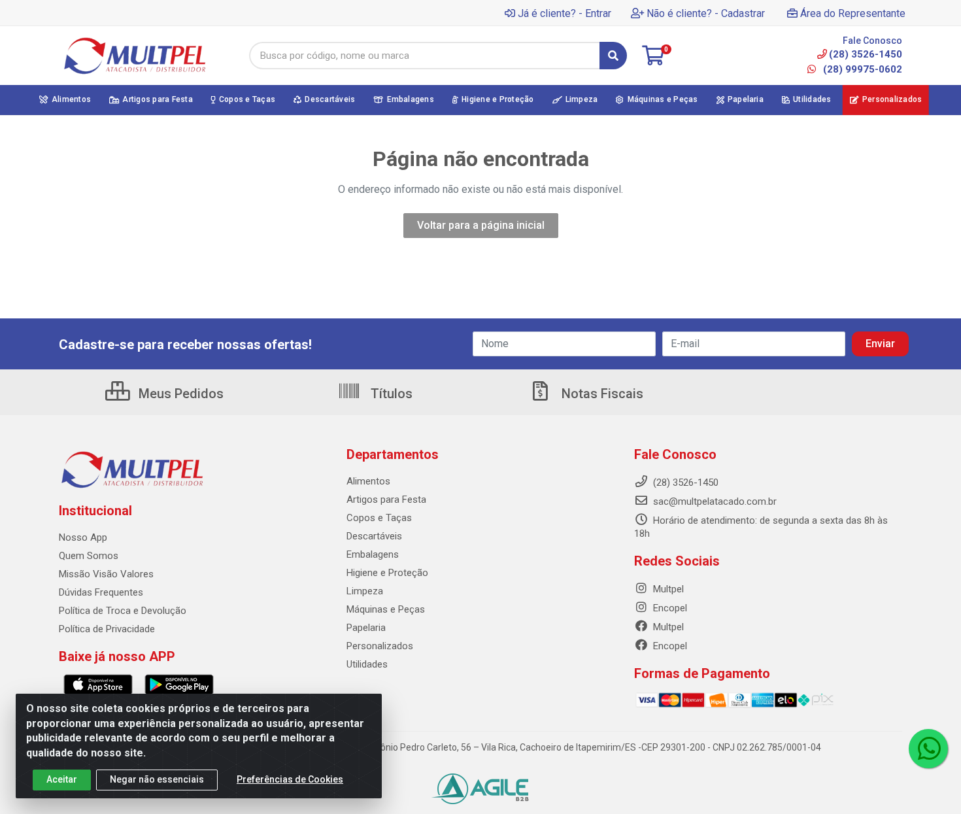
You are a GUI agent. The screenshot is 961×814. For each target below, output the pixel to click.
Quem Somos (88, 556)
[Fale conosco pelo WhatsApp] (928, 748)
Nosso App (83, 537)
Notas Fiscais (600, 393)
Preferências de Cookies (290, 779)
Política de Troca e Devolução (122, 611)
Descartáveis (374, 536)
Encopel (668, 608)
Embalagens (372, 554)
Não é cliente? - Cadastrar (706, 13)
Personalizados (379, 646)
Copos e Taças (379, 518)
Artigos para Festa (386, 499)
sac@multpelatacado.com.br (713, 501)
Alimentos (368, 481)
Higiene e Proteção (387, 573)
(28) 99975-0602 (861, 69)
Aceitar (61, 779)
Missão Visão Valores (106, 574)
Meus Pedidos (179, 393)
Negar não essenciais (157, 779)
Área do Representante (852, 13)
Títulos (390, 393)
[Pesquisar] (613, 55)
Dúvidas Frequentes (101, 592)
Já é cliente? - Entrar (564, 13)
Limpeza (364, 591)
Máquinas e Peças (385, 609)
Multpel (667, 589)
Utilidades (367, 664)
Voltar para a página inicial (481, 225)
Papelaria (366, 628)
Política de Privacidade (107, 629)
